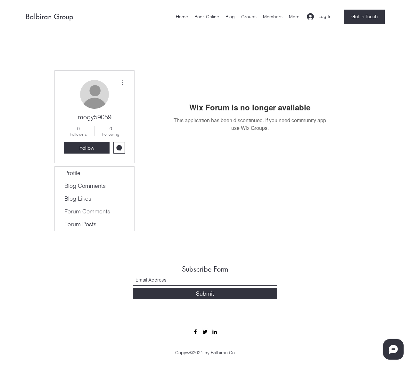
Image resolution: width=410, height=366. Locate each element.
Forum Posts (80, 224)
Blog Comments (85, 185)
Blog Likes (77, 198)
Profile (72, 173)
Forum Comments (87, 211)
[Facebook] (195, 332)
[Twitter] (205, 332)
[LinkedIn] (214, 332)
